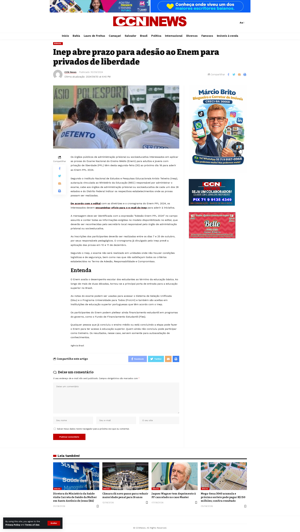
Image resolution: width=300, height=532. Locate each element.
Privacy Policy (12, 525)
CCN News (70, 72)
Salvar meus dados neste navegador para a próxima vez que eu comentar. (93, 429)
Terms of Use (32, 525)
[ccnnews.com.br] (150, 22)
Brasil (58, 43)
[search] (235, 22)
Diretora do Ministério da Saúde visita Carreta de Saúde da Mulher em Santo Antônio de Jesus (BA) (75, 497)
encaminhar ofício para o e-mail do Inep (121, 207)
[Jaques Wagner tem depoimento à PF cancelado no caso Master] (175, 476)
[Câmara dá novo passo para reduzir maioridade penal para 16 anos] (125, 476)
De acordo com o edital (86, 203)
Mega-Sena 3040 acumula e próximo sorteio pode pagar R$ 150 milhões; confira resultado (223, 497)
